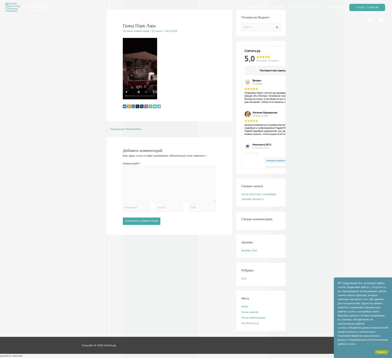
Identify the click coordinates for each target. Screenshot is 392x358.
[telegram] (381, 20)
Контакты (335, 7)
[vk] (371, 20)
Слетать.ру (38, 5)
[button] (262, 7)
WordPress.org (250, 323)
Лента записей (249, 312)
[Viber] (146, 106)
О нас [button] (312, 7)
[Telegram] (159, 106)
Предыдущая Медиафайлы (124, 129)
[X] (137, 106)
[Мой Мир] (133, 106)
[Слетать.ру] (14, 7)
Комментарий (131, 163)
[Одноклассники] (129, 106)
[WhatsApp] (150, 106)
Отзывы (277, 7)
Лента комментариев (253, 317)
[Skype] (154, 106)
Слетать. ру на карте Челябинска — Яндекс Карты (284, 166)
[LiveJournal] (142, 106)
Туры (295, 7)
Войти (244, 306)
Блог (244, 278)
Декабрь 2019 (249, 250)
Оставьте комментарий (136, 31)
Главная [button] (253, 7)
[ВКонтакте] (124, 106)
